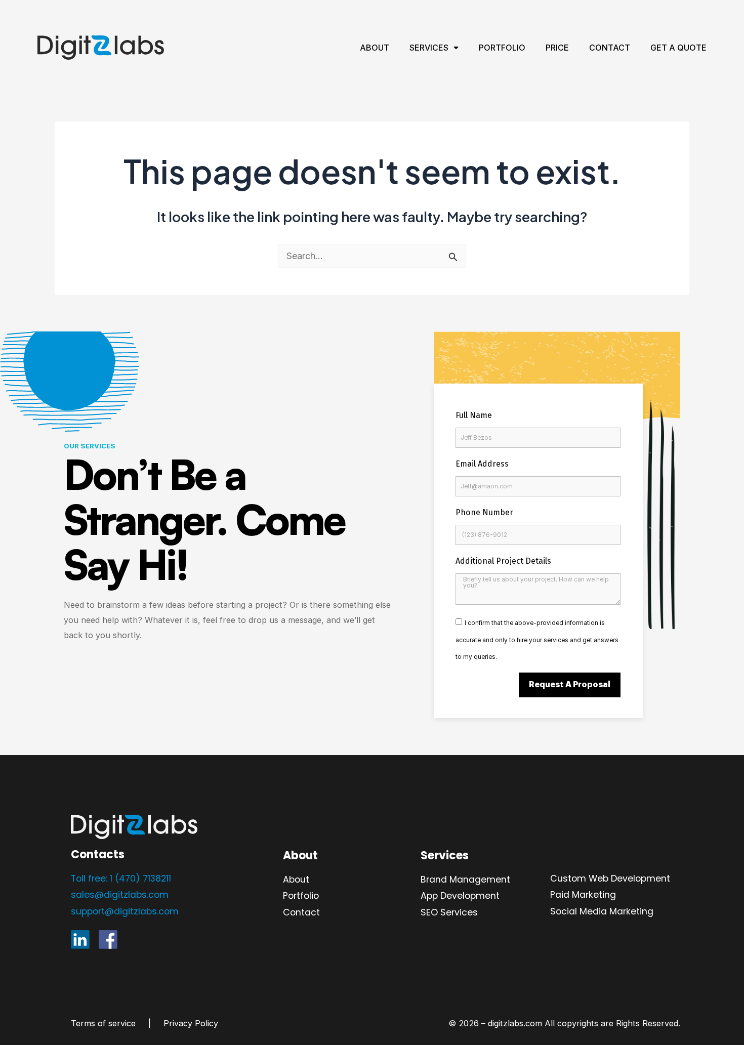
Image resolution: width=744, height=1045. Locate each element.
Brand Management (465, 879)
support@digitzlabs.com (125, 911)
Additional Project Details (503, 561)
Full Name (474, 415)
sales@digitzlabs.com (120, 894)
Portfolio (502, 48)
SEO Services (449, 912)
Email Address (482, 464)
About (374, 48)
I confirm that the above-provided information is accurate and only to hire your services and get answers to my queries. (537, 639)
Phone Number (484, 512)
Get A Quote (678, 48)
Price (557, 48)
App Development (460, 895)
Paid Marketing (583, 894)
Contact (609, 48)
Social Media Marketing (601, 911)
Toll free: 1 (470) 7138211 (121, 878)
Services (428, 48)
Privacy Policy (190, 1023)
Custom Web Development (610, 878)
